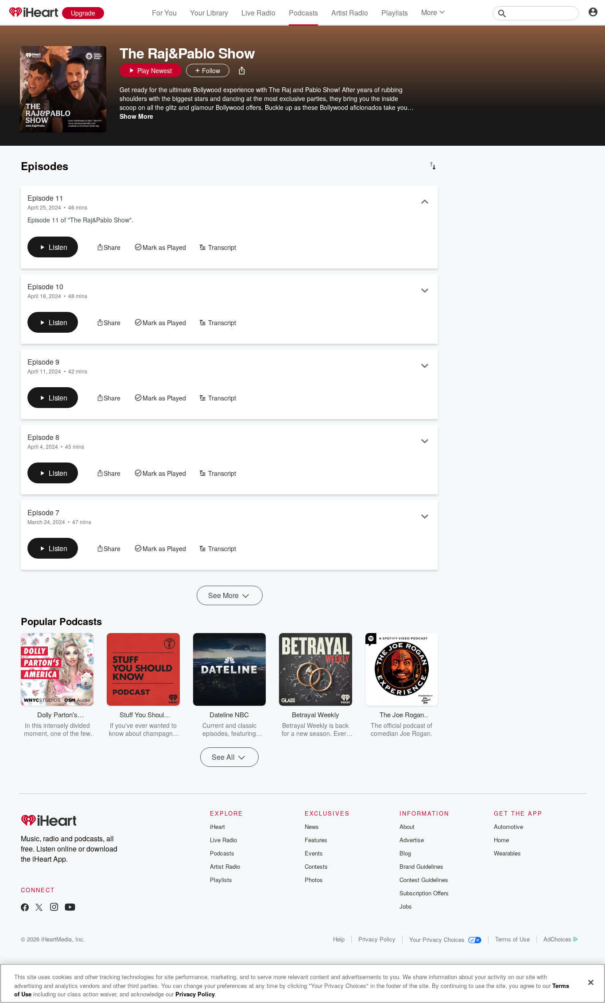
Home (501, 840)
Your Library (209, 13)
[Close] (591, 982)
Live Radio (258, 13)
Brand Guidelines (421, 866)
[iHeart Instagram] (54, 908)
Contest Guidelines (423, 879)
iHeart (217, 826)
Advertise (411, 840)
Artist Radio (349, 13)
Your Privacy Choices (437, 939)
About (407, 826)
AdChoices (557, 939)
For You (164, 13)
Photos (314, 879)
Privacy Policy (377, 939)
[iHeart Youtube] (70, 908)
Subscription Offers (424, 893)
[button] (242, 70)
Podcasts (303, 13)
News (312, 826)
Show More (136, 116)
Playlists (394, 13)
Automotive (508, 826)
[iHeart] (33, 13)
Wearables (507, 853)
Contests (316, 866)
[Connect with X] (39, 908)
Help (339, 939)
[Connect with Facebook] (25, 908)
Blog (405, 853)
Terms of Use (512, 939)
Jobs (405, 906)
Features (316, 840)
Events (314, 853)
